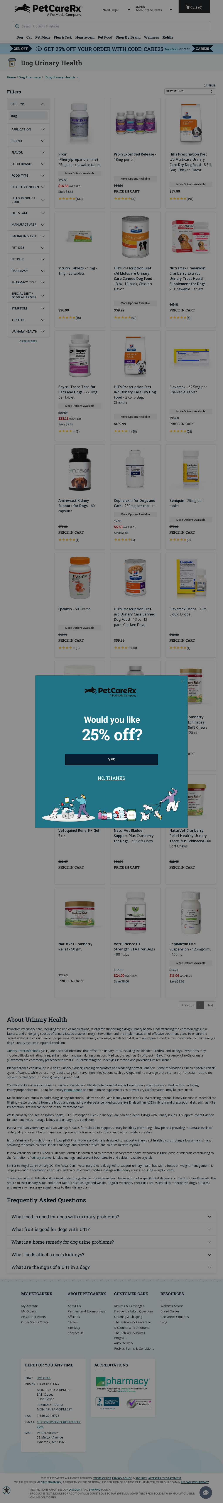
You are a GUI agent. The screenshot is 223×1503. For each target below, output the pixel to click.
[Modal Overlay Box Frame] (111, 751)
